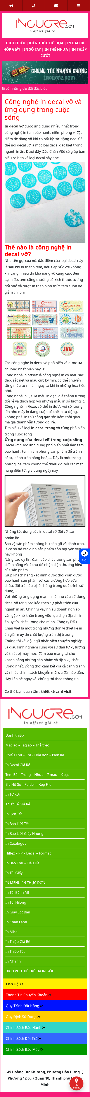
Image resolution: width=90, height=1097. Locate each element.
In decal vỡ (14, 126)
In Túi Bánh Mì (17, 892)
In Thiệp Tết (15, 951)
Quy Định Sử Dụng (21, 1016)
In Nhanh (13, 961)
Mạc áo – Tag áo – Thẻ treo (27, 745)
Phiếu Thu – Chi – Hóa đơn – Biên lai (34, 755)
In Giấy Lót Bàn (17, 912)
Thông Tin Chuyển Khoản (26, 994)
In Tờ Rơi (12, 794)
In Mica (11, 931)
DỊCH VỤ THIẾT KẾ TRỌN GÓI (29, 971)
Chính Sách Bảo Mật (22, 1049)
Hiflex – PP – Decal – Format (28, 853)
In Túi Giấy (13, 872)
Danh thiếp (14, 735)
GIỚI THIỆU (15, 43)
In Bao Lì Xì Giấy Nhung (24, 833)
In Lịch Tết (13, 814)
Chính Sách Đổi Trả (21, 1038)
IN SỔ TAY (32, 49)
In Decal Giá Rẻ (17, 764)
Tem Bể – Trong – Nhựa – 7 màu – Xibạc (37, 774)
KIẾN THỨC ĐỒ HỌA (46, 43)
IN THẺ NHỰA (56, 49)
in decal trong (43, 427)
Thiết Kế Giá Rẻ (17, 804)
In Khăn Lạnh (16, 922)
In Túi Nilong (15, 902)
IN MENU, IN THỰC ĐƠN (25, 882)
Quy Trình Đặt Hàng (22, 1005)
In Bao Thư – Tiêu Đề (22, 863)
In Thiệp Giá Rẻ (17, 941)
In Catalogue (15, 843)
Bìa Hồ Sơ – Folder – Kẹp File (28, 784)
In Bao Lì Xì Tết (17, 823)
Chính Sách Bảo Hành (23, 1027)
